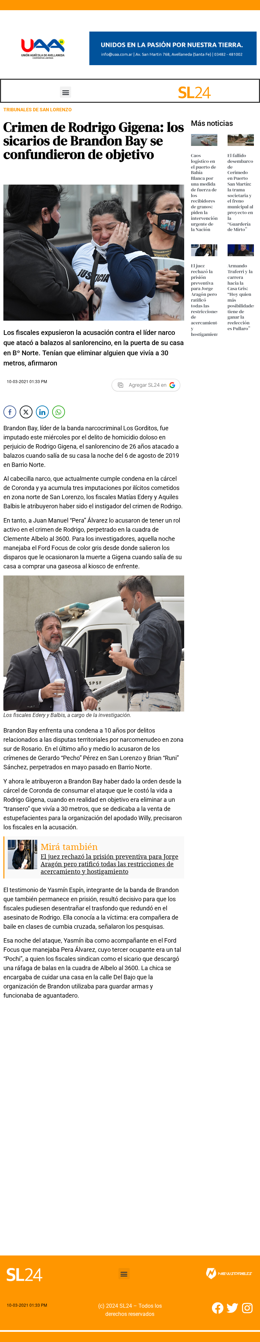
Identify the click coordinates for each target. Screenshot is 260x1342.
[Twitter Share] (26, 411)
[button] (65, 92)
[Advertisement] (93, 1189)
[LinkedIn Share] (42, 411)
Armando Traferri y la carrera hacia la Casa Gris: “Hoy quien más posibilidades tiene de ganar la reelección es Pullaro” (241, 297)
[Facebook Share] (9, 411)
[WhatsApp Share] (58, 411)
